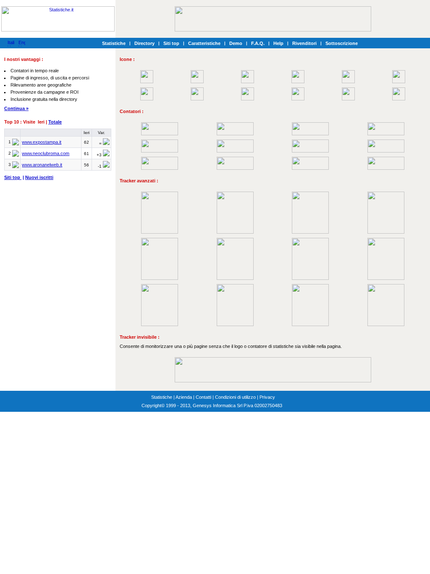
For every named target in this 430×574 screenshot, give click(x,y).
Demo (235, 43)
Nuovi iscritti (39, 177)
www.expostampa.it (41, 142)
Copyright (151, 405)
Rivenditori (304, 43)
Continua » (16, 108)
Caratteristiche (204, 43)
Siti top (171, 43)
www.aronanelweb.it (42, 164)
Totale (55, 121)
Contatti (203, 397)
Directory (144, 43)
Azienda (184, 397)
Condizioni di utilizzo (235, 397)
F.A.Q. (258, 43)
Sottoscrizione (341, 43)
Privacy (267, 397)
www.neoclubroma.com (45, 153)
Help (278, 43)
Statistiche (114, 43)
